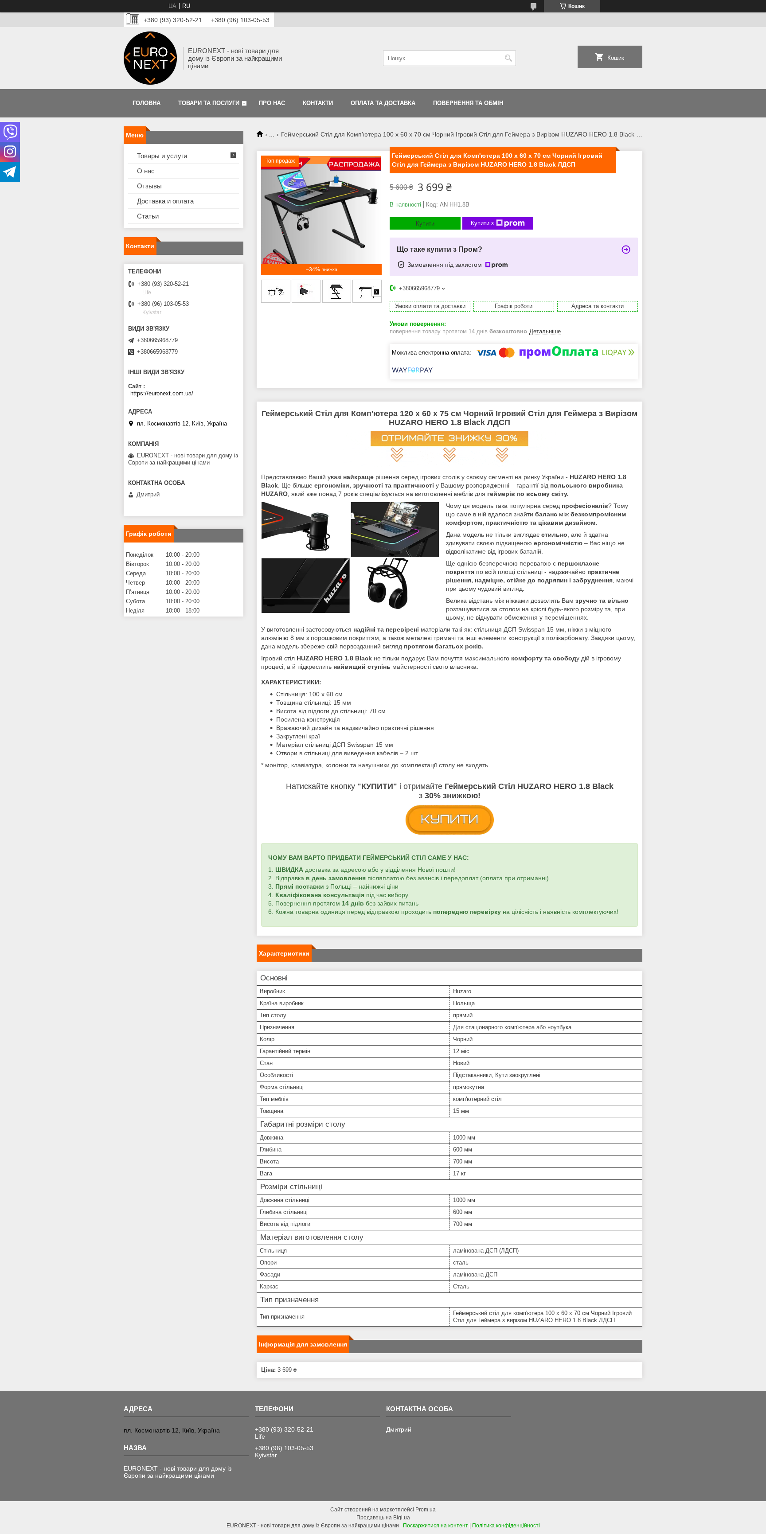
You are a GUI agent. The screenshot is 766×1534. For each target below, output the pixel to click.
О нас (146, 171)
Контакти (318, 103)
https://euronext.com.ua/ (161, 393)
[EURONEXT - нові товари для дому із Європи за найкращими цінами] (150, 58)
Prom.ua (425, 1510)
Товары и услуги (162, 156)
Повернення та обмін (468, 103)
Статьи (148, 216)
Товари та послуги (208, 103)
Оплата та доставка (383, 103)
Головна (146, 103)
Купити (425, 223)
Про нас (272, 103)
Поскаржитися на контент (435, 1525)
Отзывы (149, 186)
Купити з (482, 223)
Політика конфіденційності (506, 1525)
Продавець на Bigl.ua (383, 1517)
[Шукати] (508, 58)
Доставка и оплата (165, 201)
